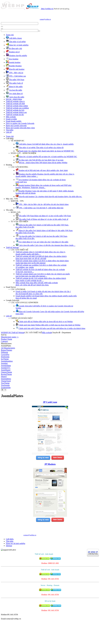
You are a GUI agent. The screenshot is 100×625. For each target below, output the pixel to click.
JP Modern (50, 464)
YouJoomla (5, 385)
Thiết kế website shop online (17, 106)
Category (4, 341)
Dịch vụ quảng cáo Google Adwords (20, 123)
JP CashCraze (50, 402)
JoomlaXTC (5, 368)
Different (4, 352)
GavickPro (5, 354)
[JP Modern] (50, 516)
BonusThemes (6, 350)
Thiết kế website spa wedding (17, 108)
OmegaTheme (6, 372)
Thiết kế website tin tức (15, 115)
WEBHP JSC (6, 333)
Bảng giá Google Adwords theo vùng (20, 128)
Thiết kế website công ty (15, 101)
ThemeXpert (6, 381)
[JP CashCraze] (50, 454)
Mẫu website (11, 117)
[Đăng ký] (43, 459)
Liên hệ (9, 132)
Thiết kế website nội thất (15, 104)
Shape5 (4, 376)
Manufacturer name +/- (10, 337)
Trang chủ (10, 35)
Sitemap (9, 546)
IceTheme (5, 359)
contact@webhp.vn (45, 19)
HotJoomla (5, 357)
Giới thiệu (10, 539)
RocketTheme (6, 374)
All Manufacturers (8, 348)
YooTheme (5, 383)
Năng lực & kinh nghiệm (15, 543)
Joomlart (4, 363)
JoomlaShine (6, 365)
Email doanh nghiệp (13, 121)
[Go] (2, 26)
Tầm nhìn (9, 541)
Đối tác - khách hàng (14, 99)
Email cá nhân (11, 119)
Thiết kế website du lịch (15, 110)
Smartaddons (6, 379)
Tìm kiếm (9, 130)
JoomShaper (5, 370)
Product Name (6, 339)
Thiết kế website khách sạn (16, 112)
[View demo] (57, 459)
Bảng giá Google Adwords (16, 126)
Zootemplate (6, 387)
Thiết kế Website (12, 247)
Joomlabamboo (7, 361)
